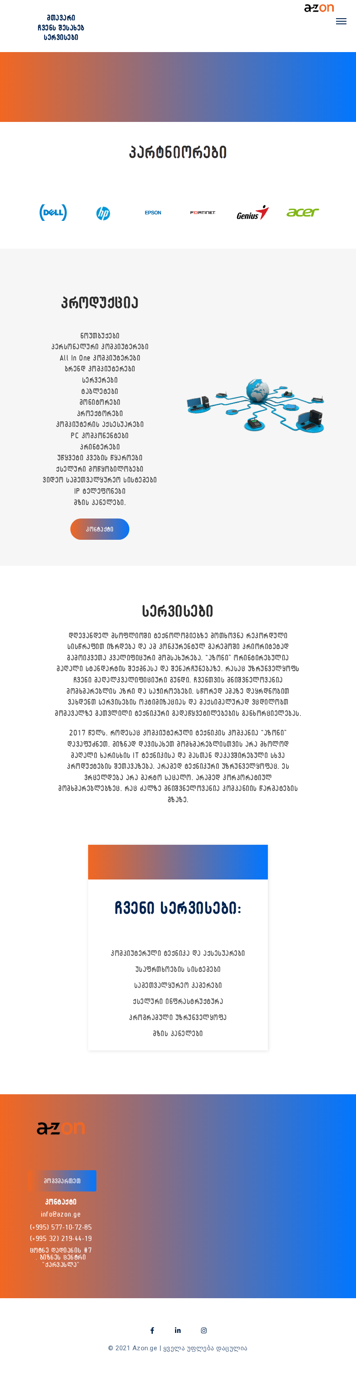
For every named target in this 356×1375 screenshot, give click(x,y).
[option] (53, 212)
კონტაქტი (99, 529)
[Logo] (319, 8)
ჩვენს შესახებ (61, 27)
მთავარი (61, 17)
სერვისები (61, 37)
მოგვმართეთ (62, 1181)
